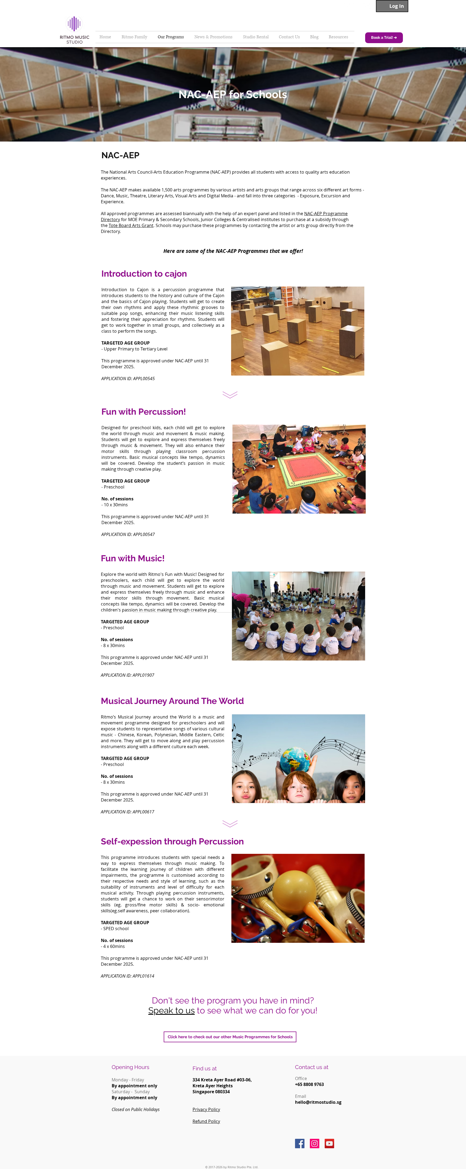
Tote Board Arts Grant (131, 225)
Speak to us (171, 1010)
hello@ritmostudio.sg (318, 1102)
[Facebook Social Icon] (299, 1143)
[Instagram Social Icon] (314, 1143)
